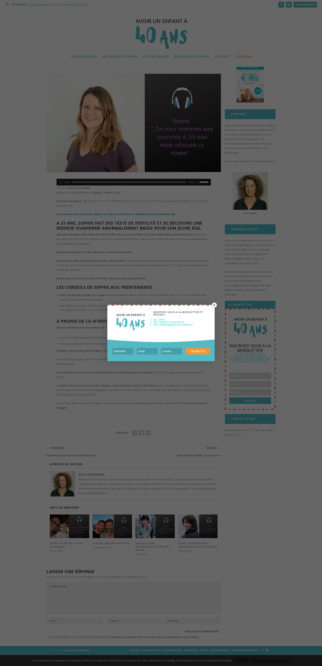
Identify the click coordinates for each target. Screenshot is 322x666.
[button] (130, 321)
